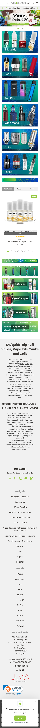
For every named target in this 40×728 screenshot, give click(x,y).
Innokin (12, 366)
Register (20, 562)
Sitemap (20, 546)
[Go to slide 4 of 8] (18, 251)
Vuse (20, 610)
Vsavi (20, 574)
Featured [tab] (8, 189)
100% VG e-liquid (23, 420)
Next (38, 8)
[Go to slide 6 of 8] (25, 251)
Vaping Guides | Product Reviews (20, 536)
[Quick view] (20, 222)
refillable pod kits (16, 393)
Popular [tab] (20, 189)
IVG (31, 364)
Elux (20, 589)
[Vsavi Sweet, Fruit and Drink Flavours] (20, 18)
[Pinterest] (15, 478)
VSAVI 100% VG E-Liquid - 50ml (20, 242)
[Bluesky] (31, 478)
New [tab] (32, 189)
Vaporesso (20, 579)
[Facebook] (9, 478)
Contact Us (20, 502)
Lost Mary (20, 600)
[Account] (33, 3)
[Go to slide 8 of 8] (32, 251)
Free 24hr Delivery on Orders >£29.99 (21, 8)
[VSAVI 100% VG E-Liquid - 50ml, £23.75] (20, 211)
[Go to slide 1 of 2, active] (18, 28)
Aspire (20, 615)
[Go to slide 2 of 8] (11, 251)
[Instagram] (20, 478)
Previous (2, 8)
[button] (20, 180)
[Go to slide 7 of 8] (28, 251)
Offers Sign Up (20, 507)
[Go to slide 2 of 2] (22, 28)
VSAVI (22, 364)
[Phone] (29, 3)
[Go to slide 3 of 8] (15, 251)
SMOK (27, 364)
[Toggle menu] (3, 3)
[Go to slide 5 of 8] (22, 251)
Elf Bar (20, 605)
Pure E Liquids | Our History (20, 541)
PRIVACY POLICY (20, 522)
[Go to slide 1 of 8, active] (8, 251)
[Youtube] (25, 478)
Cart (20, 551)
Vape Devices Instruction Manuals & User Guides (20, 529)
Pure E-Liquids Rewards (20, 512)
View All (20, 626)
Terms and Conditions (20, 517)
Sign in (20, 556)
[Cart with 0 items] (37, 3)
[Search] (8, 3)
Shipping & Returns (20, 497)
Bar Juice (20, 620)
